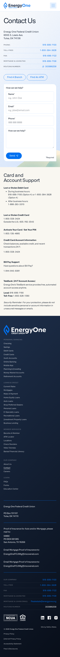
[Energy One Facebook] (49, 618)
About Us (7, 464)
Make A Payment (11, 394)
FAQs (6, 481)
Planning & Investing (12, 369)
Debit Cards (8, 351)
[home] (17, 5)
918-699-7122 (49, 55)
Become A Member (12, 433)
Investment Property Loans (15, 419)
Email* (11, 106)
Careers (7, 471)
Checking (7, 343)
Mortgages (8, 390)
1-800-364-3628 (48, 50)
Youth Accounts (10, 358)
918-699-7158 (49, 61)
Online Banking (10, 362)
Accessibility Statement (12, 644)
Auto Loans (8, 401)
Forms (6, 485)
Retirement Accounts (12, 376)
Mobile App (8, 365)
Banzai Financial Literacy (14, 451)
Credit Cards (9, 354)
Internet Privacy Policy (12, 639)
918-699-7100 (49, 45)
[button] (53, 6)
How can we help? (16, 131)
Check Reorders (10, 444)
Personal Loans (10, 408)
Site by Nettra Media (48, 627)
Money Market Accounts (14, 373)
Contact (7, 468)
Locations (8, 440)
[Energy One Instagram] (56, 618)
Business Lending (11, 423)
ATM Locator (9, 437)
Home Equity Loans (12, 397)
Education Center (11, 489)
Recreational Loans (12, 416)
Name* (11, 94)
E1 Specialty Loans (11, 412)
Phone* (11, 118)
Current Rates (9, 386)
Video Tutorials (10, 448)
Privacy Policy (9, 634)
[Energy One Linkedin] (42, 618)
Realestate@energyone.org (43, 601)
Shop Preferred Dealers (13, 405)
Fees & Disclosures (11, 649)
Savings (7, 347)
